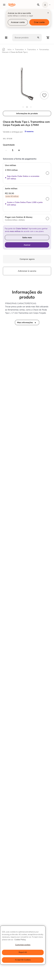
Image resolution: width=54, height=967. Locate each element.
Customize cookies (22, 945)
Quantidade (9, 144)
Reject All (23, 952)
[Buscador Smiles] (38, 5)
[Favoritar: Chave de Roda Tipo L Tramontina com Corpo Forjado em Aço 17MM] (44, 95)
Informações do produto (27, 113)
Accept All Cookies (23, 960)
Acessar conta (18, 22)
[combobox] (24, 37)
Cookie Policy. (20, 940)
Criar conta (39, 22)
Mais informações (25, 322)
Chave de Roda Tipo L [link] (19, 52)
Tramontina (19, 49)
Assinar (27, 245)
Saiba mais (27, 237)
